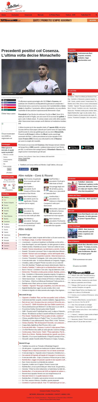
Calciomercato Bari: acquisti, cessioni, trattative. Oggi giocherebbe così (46, 300)
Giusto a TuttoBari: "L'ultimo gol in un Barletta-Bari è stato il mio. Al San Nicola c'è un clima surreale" (56, 267)
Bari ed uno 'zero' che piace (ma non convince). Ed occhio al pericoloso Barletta (49, 302)
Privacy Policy (55, 391)
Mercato (71, 211)
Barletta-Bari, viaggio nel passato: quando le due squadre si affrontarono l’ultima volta (51, 360)
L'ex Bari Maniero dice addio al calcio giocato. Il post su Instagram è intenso (47, 329)
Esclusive (71, 179)
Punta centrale (7, 166)
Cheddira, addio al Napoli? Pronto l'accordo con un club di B (42, 263)
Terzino (5, 157)
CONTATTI (57, 394)
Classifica (5, 194)
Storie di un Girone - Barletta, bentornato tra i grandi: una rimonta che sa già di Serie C (51, 334)
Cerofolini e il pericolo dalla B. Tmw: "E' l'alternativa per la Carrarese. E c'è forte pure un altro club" (55, 383)
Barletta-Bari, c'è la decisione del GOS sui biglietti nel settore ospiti (44, 371)
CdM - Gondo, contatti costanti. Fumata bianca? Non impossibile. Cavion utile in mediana (52, 276)
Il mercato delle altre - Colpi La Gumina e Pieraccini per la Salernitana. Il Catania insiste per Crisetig (56, 357)
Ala (4, 164)
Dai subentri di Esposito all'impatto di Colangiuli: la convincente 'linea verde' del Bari (50, 355)
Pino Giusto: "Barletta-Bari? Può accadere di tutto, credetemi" (43, 316)
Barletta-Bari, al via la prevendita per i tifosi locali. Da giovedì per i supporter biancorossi (52, 367)
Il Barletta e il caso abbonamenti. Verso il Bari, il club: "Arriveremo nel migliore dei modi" (52, 320)
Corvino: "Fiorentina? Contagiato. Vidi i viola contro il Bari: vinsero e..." (46, 258)
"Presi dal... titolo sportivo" (88, 199)
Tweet (35, 169)
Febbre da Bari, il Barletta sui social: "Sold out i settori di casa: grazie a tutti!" (48, 247)
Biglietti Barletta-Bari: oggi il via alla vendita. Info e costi (41, 288)
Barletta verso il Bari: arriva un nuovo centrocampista (40, 283)
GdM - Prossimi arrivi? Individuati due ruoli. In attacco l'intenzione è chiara (47, 311)
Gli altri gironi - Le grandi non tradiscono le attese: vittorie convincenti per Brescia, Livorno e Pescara (56, 348)
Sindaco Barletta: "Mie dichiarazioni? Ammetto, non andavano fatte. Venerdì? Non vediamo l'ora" (55, 323)
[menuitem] (96, 15)
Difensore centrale (8, 154)
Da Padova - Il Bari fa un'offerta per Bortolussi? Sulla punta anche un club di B (48, 281)
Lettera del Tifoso (74, 195)
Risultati (9, 172)
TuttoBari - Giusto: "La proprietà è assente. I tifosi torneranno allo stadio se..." (48, 256)
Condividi (24, 169)
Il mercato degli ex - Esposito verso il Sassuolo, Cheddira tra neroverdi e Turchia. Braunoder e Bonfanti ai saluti (59, 353)
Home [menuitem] (4, 15)
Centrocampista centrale (7, 160)
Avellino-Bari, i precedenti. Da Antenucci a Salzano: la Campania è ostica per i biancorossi (54, 201)
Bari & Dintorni (73, 241)
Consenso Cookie (45, 391)
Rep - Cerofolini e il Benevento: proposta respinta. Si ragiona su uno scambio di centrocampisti (54, 274)
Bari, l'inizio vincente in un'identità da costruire (37, 362)
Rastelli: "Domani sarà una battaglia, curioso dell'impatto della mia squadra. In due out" (51, 253)
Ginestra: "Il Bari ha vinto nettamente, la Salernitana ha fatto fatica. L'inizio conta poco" (51, 369)
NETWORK (33, 394)
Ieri (73, 94)
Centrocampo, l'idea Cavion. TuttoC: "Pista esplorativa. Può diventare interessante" (50, 332)
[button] (9, 169)
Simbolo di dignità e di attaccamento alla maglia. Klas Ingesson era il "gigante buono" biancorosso (55, 290)
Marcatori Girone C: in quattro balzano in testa (37, 376)
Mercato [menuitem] (41, 15)
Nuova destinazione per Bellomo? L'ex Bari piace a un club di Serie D (45, 307)
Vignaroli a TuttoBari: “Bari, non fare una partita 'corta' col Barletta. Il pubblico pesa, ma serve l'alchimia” (57, 297)
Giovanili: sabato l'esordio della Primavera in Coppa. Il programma (44, 339)
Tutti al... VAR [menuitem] (70, 15)
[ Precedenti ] (9, 190)
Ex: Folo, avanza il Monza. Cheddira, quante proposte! (40, 380)
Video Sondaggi (74, 226)
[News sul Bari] (13, 6)
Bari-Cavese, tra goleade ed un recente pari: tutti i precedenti (32, 181)
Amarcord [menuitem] (28, 15)
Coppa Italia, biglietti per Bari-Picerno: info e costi (39, 325)
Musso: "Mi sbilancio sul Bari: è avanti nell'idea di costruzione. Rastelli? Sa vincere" (50, 313)
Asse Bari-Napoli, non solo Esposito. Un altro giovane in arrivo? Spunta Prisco (48, 244)
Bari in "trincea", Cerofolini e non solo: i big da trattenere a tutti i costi (45, 270)
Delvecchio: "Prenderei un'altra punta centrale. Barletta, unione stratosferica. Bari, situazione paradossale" (58, 272)
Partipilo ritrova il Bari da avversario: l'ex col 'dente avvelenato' (43, 350)
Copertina (72, 50)
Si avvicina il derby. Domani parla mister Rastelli (38, 309)
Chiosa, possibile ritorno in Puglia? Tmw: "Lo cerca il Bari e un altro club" (47, 318)
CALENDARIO (49, 394)
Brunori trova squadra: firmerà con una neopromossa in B (41, 373)
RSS (68, 394)
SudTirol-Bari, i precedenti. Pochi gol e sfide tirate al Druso (57, 181)
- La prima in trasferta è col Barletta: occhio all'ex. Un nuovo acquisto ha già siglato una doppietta (59, 242)
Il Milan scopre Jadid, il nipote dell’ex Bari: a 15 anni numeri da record (45, 237)
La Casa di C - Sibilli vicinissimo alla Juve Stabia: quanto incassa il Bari (46, 304)
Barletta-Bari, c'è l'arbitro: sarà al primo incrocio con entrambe (43, 378)
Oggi (70, 94)
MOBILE (64, 394)
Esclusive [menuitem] (15, 15)
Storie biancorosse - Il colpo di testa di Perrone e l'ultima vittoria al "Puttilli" (47, 279)
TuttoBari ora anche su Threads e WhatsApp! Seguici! (40, 346)
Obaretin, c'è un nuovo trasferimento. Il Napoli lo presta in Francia (44, 336)
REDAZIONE (40, 394)
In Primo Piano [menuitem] (54, 15)
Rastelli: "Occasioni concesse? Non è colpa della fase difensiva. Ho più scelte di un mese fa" (53, 251)
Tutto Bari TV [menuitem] (86, 15)
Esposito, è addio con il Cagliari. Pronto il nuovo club (40, 364)
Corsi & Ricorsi (28, 156)
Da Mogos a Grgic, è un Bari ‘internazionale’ (37, 240)
